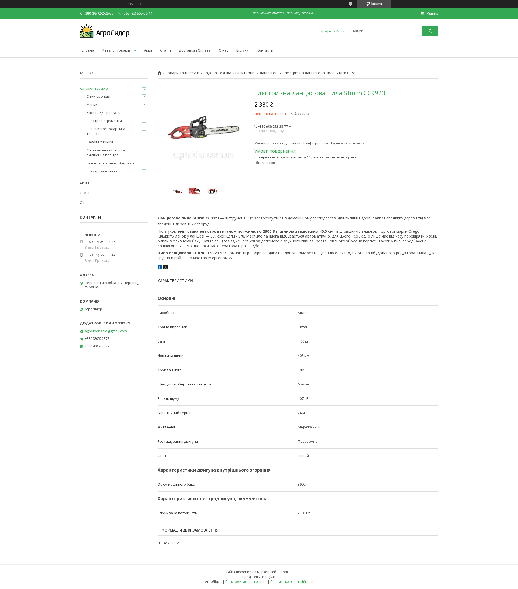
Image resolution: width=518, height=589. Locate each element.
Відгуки (242, 50)
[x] (165, 268)
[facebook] (160, 268)
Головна (87, 50)
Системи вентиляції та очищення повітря (106, 152)
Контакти (265, 50)
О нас (223, 50)
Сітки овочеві (98, 96)
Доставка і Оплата (195, 50)
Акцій (84, 183)
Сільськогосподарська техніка (106, 131)
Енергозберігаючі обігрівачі (111, 163)
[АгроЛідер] (104, 36)
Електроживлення (102, 171)
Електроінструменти (104, 120)
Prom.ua (286, 572)
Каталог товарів (116, 50)
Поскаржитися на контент (246, 581)
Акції (148, 50)
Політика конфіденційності (291, 581)
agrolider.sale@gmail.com (106, 331)
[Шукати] (430, 31)
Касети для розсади (104, 112)
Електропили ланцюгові (256, 73)
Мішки (92, 104)
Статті (165, 50)
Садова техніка (217, 73)
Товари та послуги (182, 73)
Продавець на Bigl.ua (259, 576)
